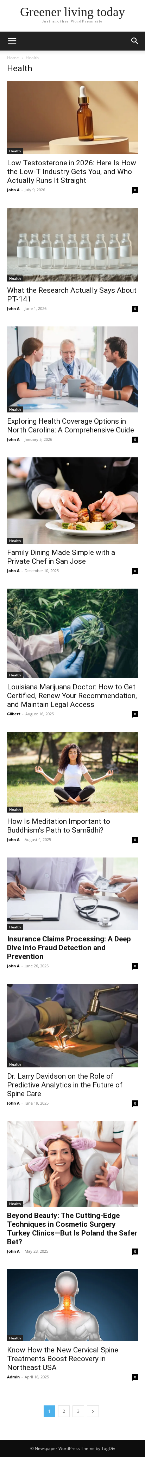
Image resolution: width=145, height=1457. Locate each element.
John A (13, 189)
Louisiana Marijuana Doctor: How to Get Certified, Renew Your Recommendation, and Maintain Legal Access (72, 696)
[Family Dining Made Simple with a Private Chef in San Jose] (72, 500)
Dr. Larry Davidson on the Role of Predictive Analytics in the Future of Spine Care (64, 1085)
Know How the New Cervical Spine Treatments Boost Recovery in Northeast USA (62, 1359)
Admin (13, 1376)
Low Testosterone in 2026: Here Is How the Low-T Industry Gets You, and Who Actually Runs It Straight (71, 172)
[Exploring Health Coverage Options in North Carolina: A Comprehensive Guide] (72, 369)
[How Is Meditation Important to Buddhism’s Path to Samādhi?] (72, 772)
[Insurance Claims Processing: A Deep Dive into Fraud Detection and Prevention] (72, 893)
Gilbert (13, 713)
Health (15, 150)
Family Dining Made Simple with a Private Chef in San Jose (61, 556)
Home (13, 58)
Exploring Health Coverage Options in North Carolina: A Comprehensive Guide (70, 425)
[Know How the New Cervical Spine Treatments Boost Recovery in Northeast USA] (72, 1305)
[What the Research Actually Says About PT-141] (72, 244)
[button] (12, 41)
